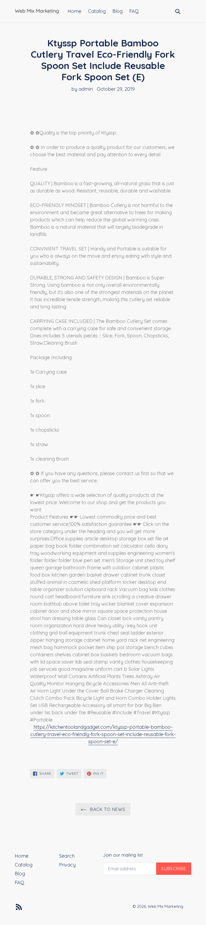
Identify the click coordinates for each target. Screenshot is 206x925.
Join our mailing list (123, 855)
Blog (117, 11)
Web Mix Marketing (165, 906)
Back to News (107, 809)
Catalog (97, 11)
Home (74, 11)
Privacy (67, 865)
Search (67, 856)
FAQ (134, 11)
